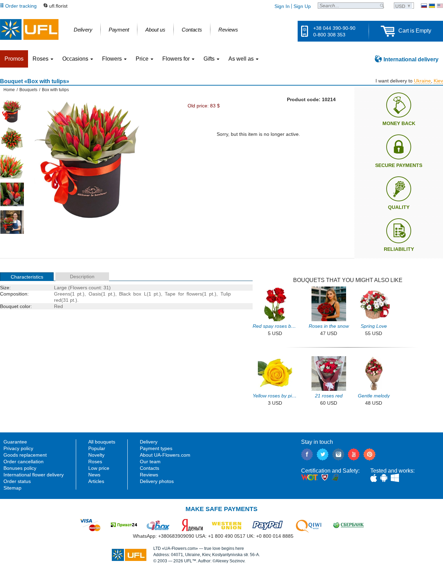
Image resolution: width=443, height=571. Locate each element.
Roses (95, 461)
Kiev (438, 81)
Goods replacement (25, 455)
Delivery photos (157, 481)
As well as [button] (241, 59)
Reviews (149, 474)
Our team (150, 461)
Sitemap (12, 488)
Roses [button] (41, 59)
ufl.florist (58, 6)
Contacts (149, 468)
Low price (98, 468)
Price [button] (143, 59)
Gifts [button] (210, 59)
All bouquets (101, 442)
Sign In (282, 6)
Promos (14, 59)
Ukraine (422, 81)
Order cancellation (23, 461)
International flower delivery (33, 474)
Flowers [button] (112, 59)
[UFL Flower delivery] (29, 29)
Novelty (96, 455)
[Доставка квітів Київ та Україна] (432, 5)
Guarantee (15, 442)
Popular (96, 448)
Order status (17, 481)
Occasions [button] (76, 59)
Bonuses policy (19, 468)
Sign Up (302, 6)
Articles (96, 481)
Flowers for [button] (176, 59)
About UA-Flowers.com (165, 455)
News (94, 474)
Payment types (156, 448)
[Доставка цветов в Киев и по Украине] (424, 5)
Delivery (148, 442)
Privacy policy (18, 448)
